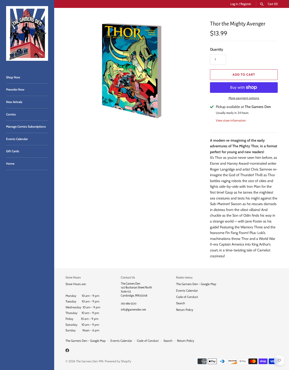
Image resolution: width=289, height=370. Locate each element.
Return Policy (184, 309)
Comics (11, 114)
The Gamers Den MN (89, 361)
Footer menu (184, 277)
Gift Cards (12, 151)
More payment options (243, 98)
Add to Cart (244, 75)
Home (10, 163)
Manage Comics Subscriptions (26, 126)
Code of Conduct (187, 297)
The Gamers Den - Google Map (196, 284)
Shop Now (13, 77)
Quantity (216, 49)
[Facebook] (67, 351)
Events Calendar (17, 139)
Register (245, 4)
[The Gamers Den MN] (27, 33)
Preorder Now (15, 89)
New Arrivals (14, 102)
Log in (234, 4)
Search (180, 303)
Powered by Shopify (118, 361)
